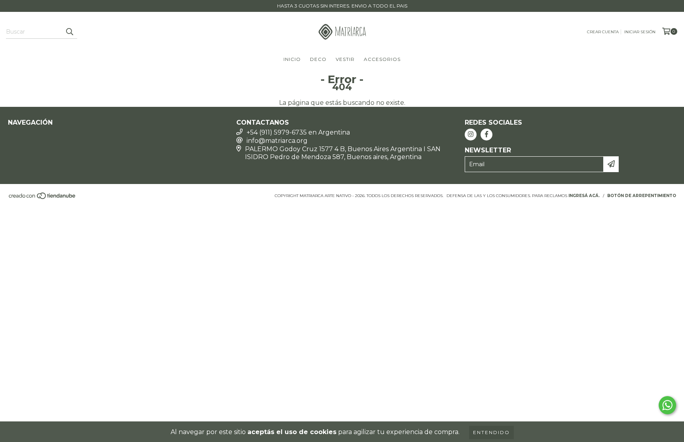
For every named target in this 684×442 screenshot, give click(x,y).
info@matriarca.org (277, 140)
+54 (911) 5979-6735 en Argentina (298, 132)
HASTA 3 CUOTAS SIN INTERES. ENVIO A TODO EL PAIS (342, 6)
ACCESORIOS (382, 59)
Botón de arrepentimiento (641, 195)
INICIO (292, 59)
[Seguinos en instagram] (471, 134)
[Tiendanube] (42, 198)
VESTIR (345, 59)
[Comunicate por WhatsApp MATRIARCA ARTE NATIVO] (667, 405)
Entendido (491, 432)
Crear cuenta (603, 31)
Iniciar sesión (640, 31)
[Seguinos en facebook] (486, 134)
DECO (318, 59)
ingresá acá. (584, 195)
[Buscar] (69, 32)
